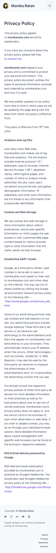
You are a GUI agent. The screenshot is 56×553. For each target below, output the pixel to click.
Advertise (43, 542)
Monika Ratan (23, 6)
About (45, 535)
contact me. (15, 58)
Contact (44, 546)
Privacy (44, 538)
